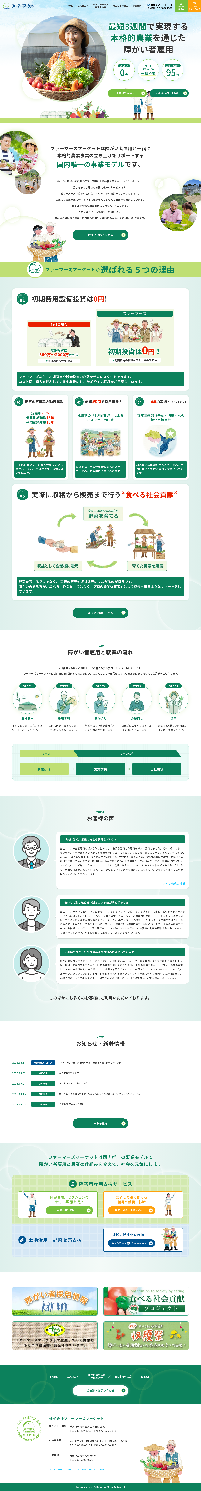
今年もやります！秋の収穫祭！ (74, 1083)
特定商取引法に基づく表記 (91, 1469)
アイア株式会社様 (174, 883)
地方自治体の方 (120, 5)
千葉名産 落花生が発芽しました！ (76, 1104)
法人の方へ (83, 5)
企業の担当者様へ (125, 93)
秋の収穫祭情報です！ (70, 1072)
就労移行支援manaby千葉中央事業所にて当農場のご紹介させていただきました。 (100, 1093)
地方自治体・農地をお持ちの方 (129, 1243)
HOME (70, 5)
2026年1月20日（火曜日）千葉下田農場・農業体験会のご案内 (90, 1062)
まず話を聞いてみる (100, 613)
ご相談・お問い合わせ (167, 93)
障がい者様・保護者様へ (129, 1210)
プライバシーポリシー (60, 1469)
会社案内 (137, 5)
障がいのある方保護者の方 (100, 6)
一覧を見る (101, 1123)
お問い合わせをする (100, 235)
